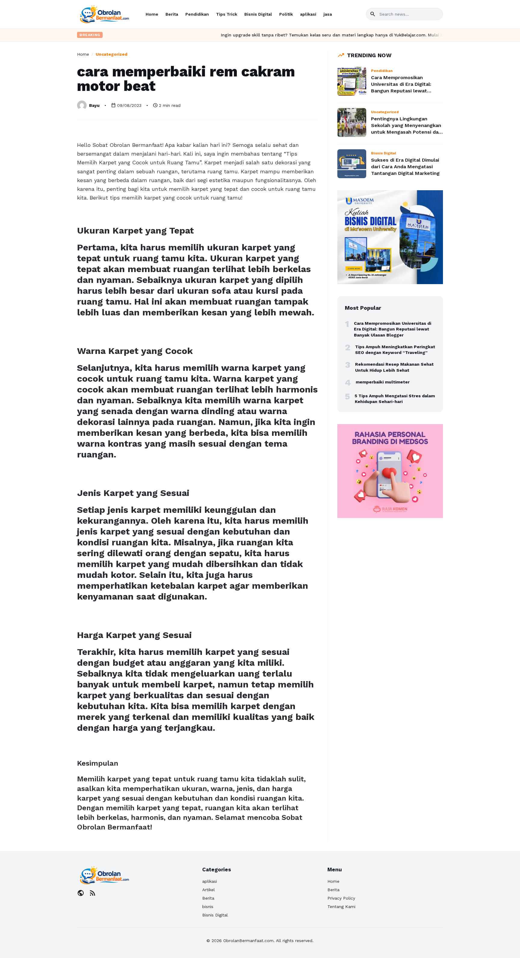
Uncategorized (111, 54)
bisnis (207, 906)
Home (152, 14)
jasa (327, 14)
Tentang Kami (341, 906)
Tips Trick (226, 14)
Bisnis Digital (258, 14)
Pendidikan (197, 14)
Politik (286, 14)
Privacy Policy (341, 898)
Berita (172, 14)
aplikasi (308, 14)
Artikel (208, 889)
